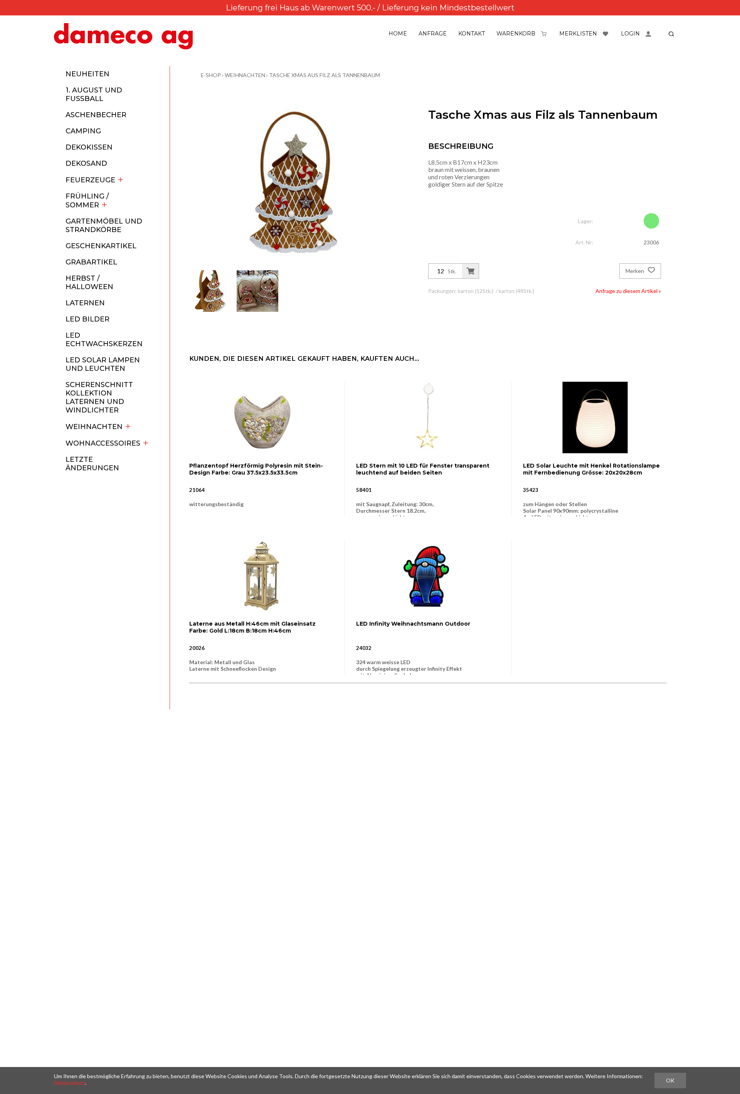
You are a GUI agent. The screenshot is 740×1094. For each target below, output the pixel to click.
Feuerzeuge (90, 180)
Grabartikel (91, 262)
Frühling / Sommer (87, 200)
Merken (635, 271)
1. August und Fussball (94, 94)
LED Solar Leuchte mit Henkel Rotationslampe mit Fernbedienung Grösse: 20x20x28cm (591, 469)
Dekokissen (89, 147)
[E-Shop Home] (123, 36)
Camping (83, 131)
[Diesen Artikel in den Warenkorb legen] (470, 271)
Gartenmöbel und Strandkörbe (104, 225)
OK (670, 1080)
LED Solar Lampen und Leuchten (103, 364)
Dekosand (86, 163)
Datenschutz (69, 1082)
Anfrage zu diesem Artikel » (628, 291)
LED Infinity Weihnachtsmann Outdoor (413, 623)
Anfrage (433, 33)
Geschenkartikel (101, 246)
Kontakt (471, 33)
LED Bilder (87, 319)
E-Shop (211, 75)
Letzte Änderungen (92, 463)
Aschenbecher (96, 115)
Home (397, 33)
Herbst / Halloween (89, 282)
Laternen (85, 303)
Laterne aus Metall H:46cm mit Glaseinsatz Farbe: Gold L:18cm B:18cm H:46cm (252, 627)
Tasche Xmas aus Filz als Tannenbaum (324, 75)
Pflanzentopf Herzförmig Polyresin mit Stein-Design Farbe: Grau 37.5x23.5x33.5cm (256, 469)
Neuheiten (87, 74)
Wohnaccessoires (103, 443)
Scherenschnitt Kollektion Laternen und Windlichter (99, 397)
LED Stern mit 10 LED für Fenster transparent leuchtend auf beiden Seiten (422, 469)
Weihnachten (94, 426)
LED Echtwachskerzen (104, 339)
